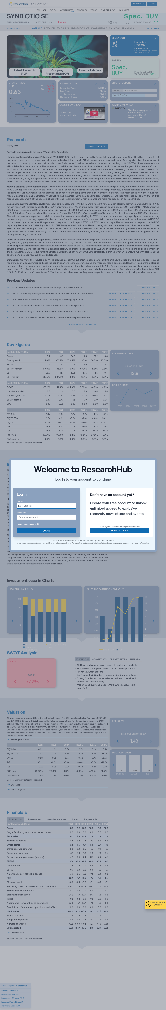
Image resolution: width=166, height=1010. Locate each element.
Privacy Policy (100, 543)
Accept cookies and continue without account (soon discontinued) (83, 540)
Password (21, 512)
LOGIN (46, 531)
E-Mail (20, 501)
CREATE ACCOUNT (119, 530)
